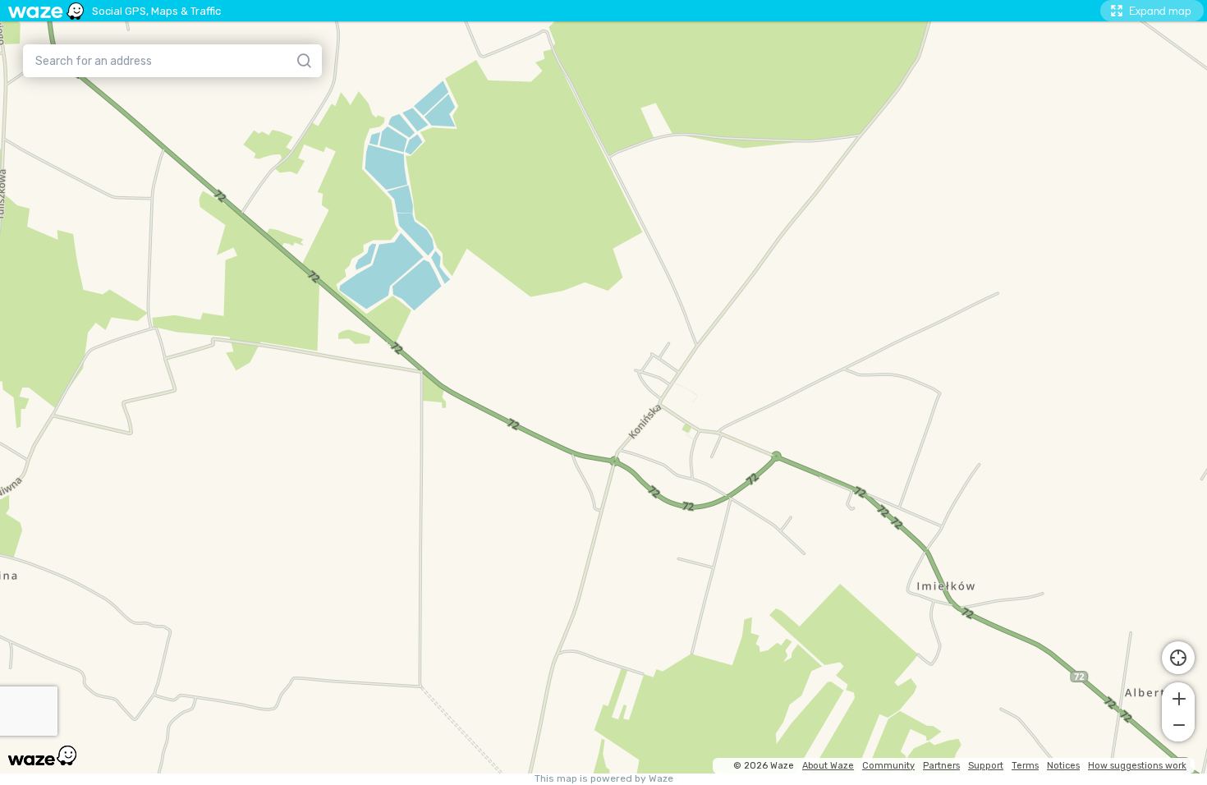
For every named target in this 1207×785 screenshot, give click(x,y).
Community (888, 765)
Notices (1063, 765)
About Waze (828, 765)
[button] (1178, 697)
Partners (941, 765)
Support (985, 765)
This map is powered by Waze (604, 779)
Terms (1025, 765)
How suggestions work (1137, 765)
